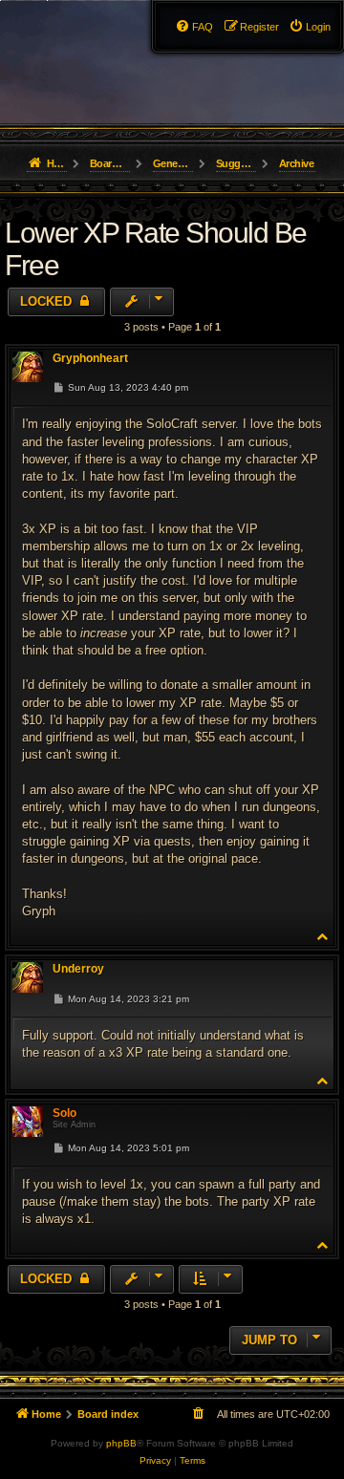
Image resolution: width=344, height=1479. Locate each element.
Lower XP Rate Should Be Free (156, 249)
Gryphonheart (90, 358)
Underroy (78, 968)
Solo (64, 1113)
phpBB (121, 1443)
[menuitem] (310, 26)
